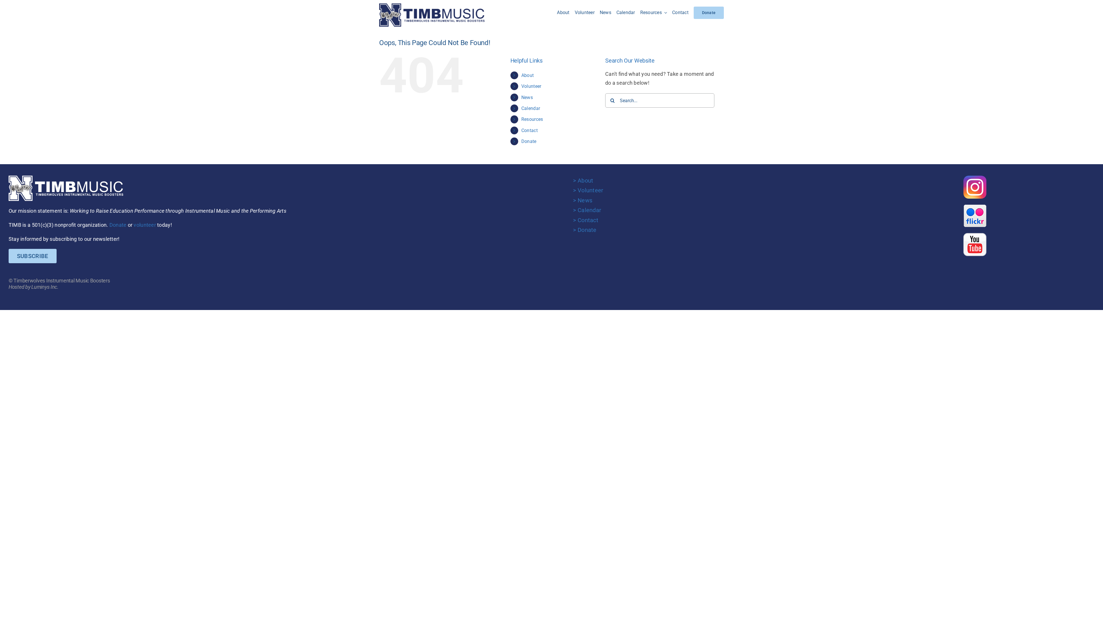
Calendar (530, 108)
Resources (532, 119)
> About (583, 180)
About (527, 75)
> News (582, 200)
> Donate (584, 229)
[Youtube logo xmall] (974, 235)
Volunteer (531, 86)
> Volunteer (588, 190)
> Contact (585, 220)
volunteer (145, 225)
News (527, 97)
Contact (529, 130)
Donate (529, 141)
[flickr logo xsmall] (974, 207)
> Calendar (587, 210)
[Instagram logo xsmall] (974, 178)
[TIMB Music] (432, 6)
